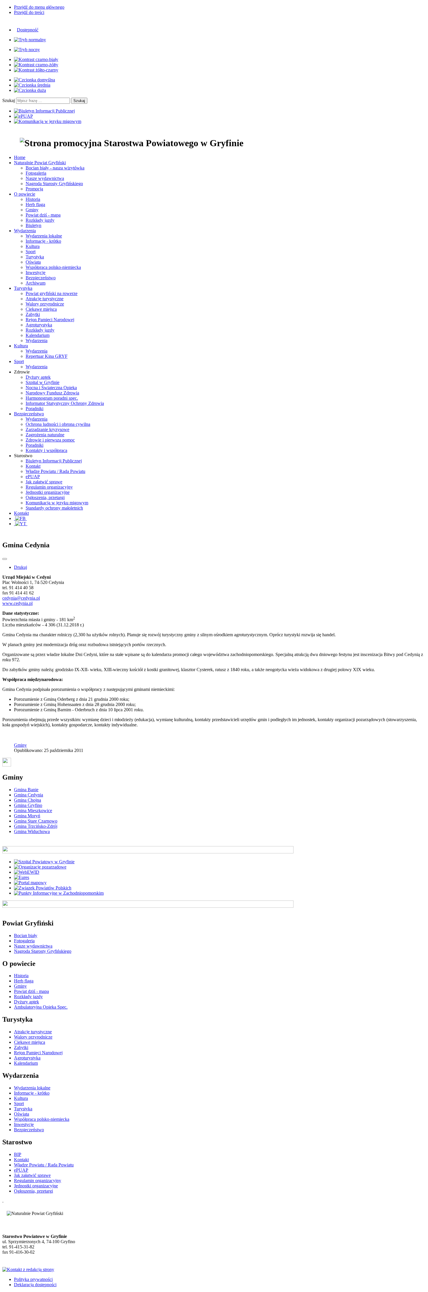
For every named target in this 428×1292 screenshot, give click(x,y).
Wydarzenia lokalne (44, 235)
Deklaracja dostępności (35, 1284)
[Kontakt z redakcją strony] (28, 1269)
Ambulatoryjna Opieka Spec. (41, 1007)
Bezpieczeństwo (41, 277)
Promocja (34, 188)
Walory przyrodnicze (45, 303)
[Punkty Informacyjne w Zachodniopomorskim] (59, 893)
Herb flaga (35, 204)
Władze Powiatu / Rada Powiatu (55, 471)
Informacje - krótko (43, 241)
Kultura (33, 246)
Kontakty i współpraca (46, 450)
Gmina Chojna (27, 800)
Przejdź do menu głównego (39, 7)
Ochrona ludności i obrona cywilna (58, 424)
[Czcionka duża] (30, 90)
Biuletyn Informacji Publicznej (54, 460)
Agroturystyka (39, 324)
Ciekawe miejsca (41, 309)
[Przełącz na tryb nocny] (27, 49)
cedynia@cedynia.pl (21, 598)
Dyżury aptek (38, 377)
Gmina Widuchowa (32, 831)
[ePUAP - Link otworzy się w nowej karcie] (23, 116)
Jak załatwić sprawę (44, 481)
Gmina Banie (26, 789)
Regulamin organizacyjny (49, 487)
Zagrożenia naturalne (45, 434)
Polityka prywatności (33, 1279)
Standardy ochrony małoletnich (54, 507)
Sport (31, 251)
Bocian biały (25, 935)
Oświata (33, 262)
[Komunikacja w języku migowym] (47, 121)
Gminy (32, 209)
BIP (17, 1154)
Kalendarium (37, 335)
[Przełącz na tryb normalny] (30, 39)
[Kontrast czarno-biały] (36, 59)
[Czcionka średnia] (32, 85)
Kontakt (33, 466)
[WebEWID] (26, 872)
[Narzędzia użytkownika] (4, 559)
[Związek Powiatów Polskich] (42, 887)
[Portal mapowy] (30, 882)
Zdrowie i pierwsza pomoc (50, 439)
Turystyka (35, 256)
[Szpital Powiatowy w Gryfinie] (44, 861)
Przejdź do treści (29, 12)
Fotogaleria (36, 173)
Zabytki (33, 314)
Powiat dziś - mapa (43, 214)
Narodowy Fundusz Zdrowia (52, 392)
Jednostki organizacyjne (48, 492)
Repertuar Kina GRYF (47, 356)
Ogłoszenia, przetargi (45, 497)
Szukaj (8, 100)
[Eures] (21, 877)
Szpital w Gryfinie (42, 382)
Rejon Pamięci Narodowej (50, 319)
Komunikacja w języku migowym (57, 502)
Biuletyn (33, 225)
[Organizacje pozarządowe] (40, 866)
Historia (33, 199)
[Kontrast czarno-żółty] (36, 64)
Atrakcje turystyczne (44, 298)
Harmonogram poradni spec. (52, 398)
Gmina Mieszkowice (33, 810)
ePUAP (33, 476)
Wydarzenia (36, 340)
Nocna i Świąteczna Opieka (51, 387)
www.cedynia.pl (17, 603)
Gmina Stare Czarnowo (35, 821)
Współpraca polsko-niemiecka (53, 267)
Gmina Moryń (27, 815)
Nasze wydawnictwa (45, 178)
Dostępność (27, 29)
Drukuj (20, 567)
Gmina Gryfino (28, 805)
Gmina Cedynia (28, 794)
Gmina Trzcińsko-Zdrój (35, 826)
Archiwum (35, 282)
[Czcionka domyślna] (34, 79)
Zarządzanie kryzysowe (47, 429)
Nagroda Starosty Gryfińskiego (54, 183)
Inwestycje (35, 272)
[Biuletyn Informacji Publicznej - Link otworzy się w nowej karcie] (44, 110)
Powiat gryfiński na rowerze (51, 293)
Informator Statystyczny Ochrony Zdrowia (65, 403)
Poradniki (34, 408)
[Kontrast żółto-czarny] (36, 69)
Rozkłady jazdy (40, 220)
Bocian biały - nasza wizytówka (55, 167)
